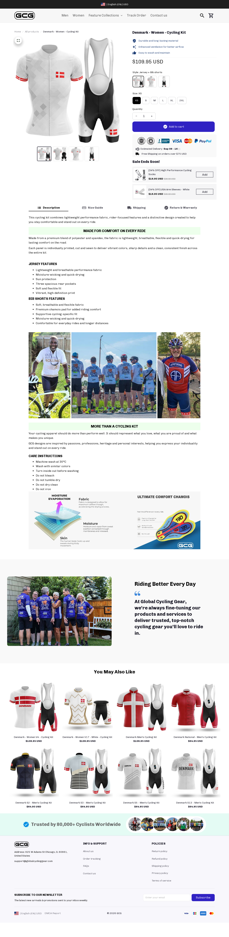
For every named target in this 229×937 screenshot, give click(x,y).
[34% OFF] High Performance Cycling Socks (170, 172)
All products (32, 31)
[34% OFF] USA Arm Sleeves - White (168, 189)
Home (17, 31)
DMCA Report (53, 913)
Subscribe (203, 897)
